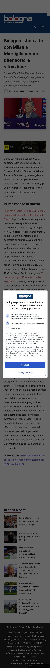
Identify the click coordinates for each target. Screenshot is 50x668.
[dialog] (25, 334)
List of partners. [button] (30, 343)
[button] (25, 329)
